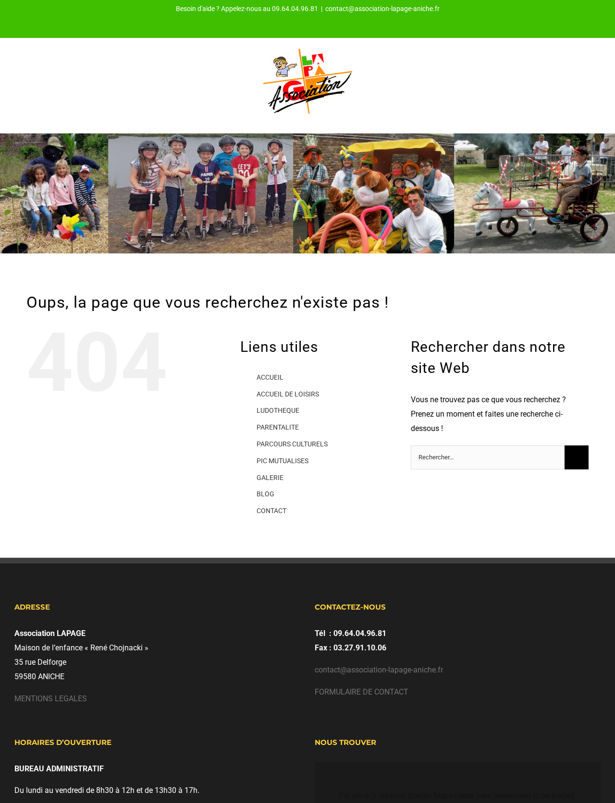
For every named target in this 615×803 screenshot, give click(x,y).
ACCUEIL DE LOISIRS (288, 394)
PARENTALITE (278, 427)
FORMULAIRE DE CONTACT (361, 691)
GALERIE (270, 477)
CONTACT (271, 511)
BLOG (265, 494)
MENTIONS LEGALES (50, 698)
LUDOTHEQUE (278, 410)
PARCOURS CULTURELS (292, 444)
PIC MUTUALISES (282, 461)
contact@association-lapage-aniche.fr (382, 8)
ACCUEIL (270, 377)
